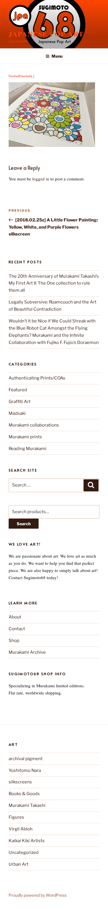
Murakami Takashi (27, 805)
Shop (14, 640)
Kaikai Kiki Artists (27, 840)
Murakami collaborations (34, 425)
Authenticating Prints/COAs (37, 378)
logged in (40, 179)
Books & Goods (24, 793)
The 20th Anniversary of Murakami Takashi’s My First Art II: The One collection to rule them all (54, 283)
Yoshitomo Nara (25, 770)
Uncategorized (24, 852)
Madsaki (17, 413)
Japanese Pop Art (46, 34)
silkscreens (20, 782)
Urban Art (19, 864)
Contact (17, 628)
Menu (57, 56)
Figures (16, 817)
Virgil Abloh (21, 829)
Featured (18, 389)
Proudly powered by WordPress (38, 895)
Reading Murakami (27, 448)
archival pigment (26, 758)
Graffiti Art (20, 401)
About (15, 617)
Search (24, 523)
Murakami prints (25, 436)
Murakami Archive (27, 652)
